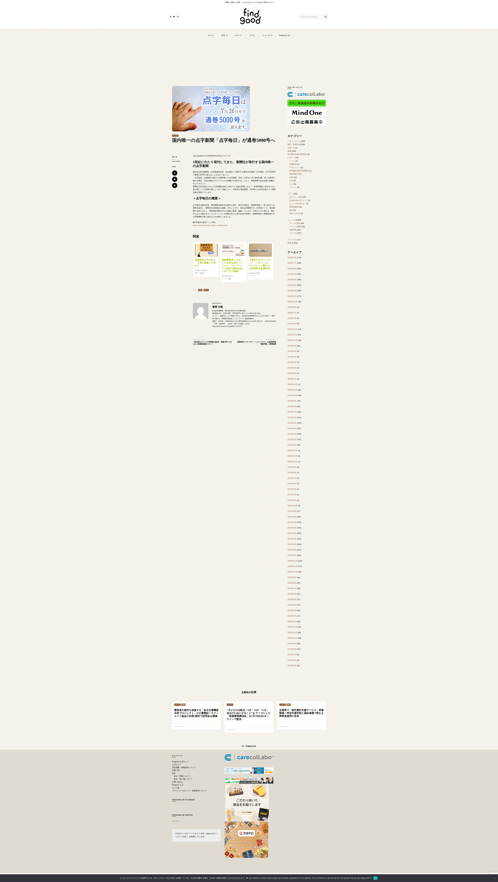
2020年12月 (292, 561)
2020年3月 (292, 610)
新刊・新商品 (293, 144)
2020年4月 (292, 605)
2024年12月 (292, 329)
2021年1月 (292, 555)
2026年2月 (292, 291)
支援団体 (293, 164)
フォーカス (292, 240)
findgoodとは (284, 35)
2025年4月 (292, 324)
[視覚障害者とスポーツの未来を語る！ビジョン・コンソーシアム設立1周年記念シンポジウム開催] (233, 250)
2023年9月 (292, 401)
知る (223, 35)
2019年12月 (292, 627)
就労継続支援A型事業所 (297, 154)
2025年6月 (292, 318)
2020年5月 (292, 599)
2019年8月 (292, 649)
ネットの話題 (294, 223)
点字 (200, 290)
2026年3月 (292, 285)
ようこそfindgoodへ (297, 203)
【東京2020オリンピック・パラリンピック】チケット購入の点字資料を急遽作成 (260, 264)
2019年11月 (292, 632)
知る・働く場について (183, 779)
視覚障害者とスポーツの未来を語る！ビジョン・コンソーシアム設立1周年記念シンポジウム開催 (233, 265)
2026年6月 (292, 269)
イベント (293, 187)
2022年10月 (292, 462)
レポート (238, 35)
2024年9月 (292, 346)
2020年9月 (292, 577)
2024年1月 (292, 379)
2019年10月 (292, 638)
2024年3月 (292, 373)
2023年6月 (292, 417)
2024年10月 (292, 340)
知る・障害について (182, 776)
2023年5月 (292, 423)
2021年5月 (292, 533)
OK (375, 878)
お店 (291, 181)
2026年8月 (292, 257)
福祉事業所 (293, 174)
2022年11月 (292, 456)
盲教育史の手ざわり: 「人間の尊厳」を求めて (205, 262)
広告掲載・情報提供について (184, 767)
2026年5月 (292, 274)
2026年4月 (292, 280)
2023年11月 (292, 390)
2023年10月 (292, 395)
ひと (291, 184)
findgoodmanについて (298, 200)
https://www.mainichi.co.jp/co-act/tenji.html (210, 225)
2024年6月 (292, 362)
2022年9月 (292, 467)
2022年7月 (292, 478)
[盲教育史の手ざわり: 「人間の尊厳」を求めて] (206, 250)
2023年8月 (292, 406)
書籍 (289, 151)
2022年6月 (292, 484)
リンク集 (175, 788)
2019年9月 (292, 643)
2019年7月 (292, 654)
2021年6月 (292, 528)
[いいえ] (494, 878)
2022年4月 (292, 495)
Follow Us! (251, 746)
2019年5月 (292, 666)
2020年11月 (292, 566)
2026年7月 (292, 263)
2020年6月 (292, 594)
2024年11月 (292, 335)
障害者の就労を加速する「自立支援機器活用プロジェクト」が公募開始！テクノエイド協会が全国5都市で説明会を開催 (196, 713)
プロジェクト (294, 167)
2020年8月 (292, 583)
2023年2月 (292, 439)
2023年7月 (292, 412)
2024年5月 (292, 368)
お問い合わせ (177, 782)
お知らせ (291, 148)
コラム (252, 35)
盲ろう (206, 290)
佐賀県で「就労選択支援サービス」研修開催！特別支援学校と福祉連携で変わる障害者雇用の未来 (301, 713)
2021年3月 (292, 544)
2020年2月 (292, 616)
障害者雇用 (293, 207)
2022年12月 (292, 450)
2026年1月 (292, 296)
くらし (292, 161)
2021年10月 (292, 506)
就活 (291, 210)
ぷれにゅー (176, 764)
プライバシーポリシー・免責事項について (189, 791)
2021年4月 (292, 539)
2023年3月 (292, 434)
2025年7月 (292, 313)
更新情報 (293, 230)
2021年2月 (292, 550)
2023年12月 (292, 384)
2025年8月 (292, 307)
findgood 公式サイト (180, 762)
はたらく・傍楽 (295, 197)
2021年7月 (292, 522)
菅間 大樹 (174, 157)
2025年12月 (292, 302)
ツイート (175, 821)
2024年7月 (292, 357)
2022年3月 (292, 500)
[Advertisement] (249, 59)
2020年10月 (292, 572)
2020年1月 (292, 621)
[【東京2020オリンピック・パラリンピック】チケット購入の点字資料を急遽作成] (260, 250)
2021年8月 (292, 517)
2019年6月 (292, 660)
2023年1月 (292, 445)
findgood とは (177, 785)
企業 (291, 177)
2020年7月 (292, 588)
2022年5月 (292, 489)
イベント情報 (294, 227)
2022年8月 (292, 473)
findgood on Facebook (183, 800)
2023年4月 (292, 428)
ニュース (266, 35)
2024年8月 (292, 351)
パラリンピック (294, 141)
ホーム (211, 35)
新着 (289, 243)
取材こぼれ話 (294, 213)
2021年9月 (292, 511)
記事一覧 (175, 770)
